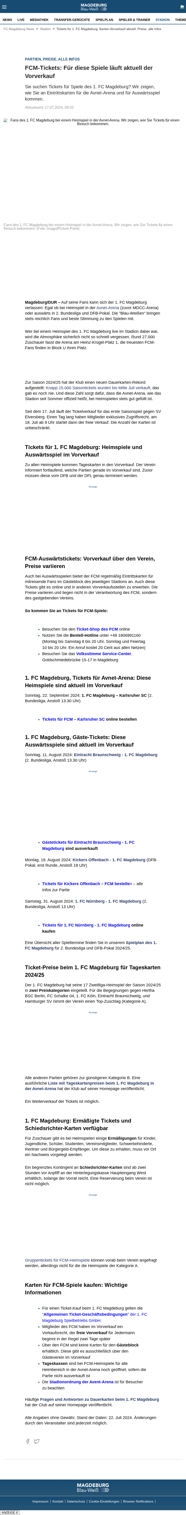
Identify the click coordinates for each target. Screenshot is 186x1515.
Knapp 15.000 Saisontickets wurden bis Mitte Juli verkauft (98, 388)
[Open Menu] (4, 8)
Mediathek (39, 20)
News (7, 20)
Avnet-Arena (107, 308)
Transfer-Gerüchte (72, 20)
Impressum (40, 1501)
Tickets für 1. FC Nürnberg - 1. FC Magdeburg (86, 925)
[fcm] (93, 1487)
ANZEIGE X (10, 1512)
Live (20, 20)
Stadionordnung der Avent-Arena (81, 1382)
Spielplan (104, 20)
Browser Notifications (138, 1501)
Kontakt (57, 1501)
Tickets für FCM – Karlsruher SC (73, 719)
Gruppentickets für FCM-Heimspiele (57, 1260)
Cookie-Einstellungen (104, 1501)
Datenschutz (76, 1501)
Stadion (163, 20)
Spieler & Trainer (134, 20)
